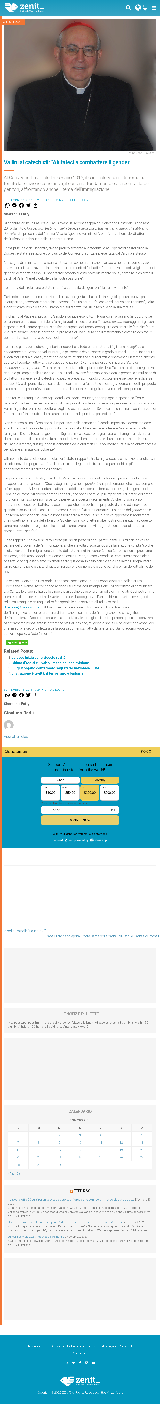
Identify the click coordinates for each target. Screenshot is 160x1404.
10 (80, 1142)
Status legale (107, 1346)
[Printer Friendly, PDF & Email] (17, 642)
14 (18, 1150)
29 (38, 1164)
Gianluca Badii (55, 200)
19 (121, 1150)
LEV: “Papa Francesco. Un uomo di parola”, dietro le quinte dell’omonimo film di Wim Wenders (65, 1222)
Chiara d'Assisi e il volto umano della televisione (50, 663)
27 (141, 1157)
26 (121, 1157)
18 (100, 1150)
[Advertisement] (80, 898)
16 (59, 1150)
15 (38, 1150)
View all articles (16, 736)
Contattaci (80, 1353)
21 (18, 1157)
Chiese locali (13, 22)
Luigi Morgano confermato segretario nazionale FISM (55, 668)
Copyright (125, 1346)
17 (80, 1150)
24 (80, 1157)
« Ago (11, 1173)
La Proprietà (75, 1346)
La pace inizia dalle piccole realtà (39, 658)
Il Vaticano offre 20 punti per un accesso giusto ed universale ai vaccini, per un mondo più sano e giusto (71, 1199)
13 (141, 1142)
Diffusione (57, 1346)
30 (59, 1164)
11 (100, 1142)
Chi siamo (33, 1346)
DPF (45, 1346)
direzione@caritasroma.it (23, 607)
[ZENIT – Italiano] (45, 8)
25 (100, 1157)
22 (38, 1157)
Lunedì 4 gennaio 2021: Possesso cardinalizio (36, 1236)
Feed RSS (82, 1191)
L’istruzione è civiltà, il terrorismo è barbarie (47, 673)
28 (18, 1164)
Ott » (19, 1173)
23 (59, 1157)
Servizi (91, 1346)
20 (141, 1150)
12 (121, 1142)
